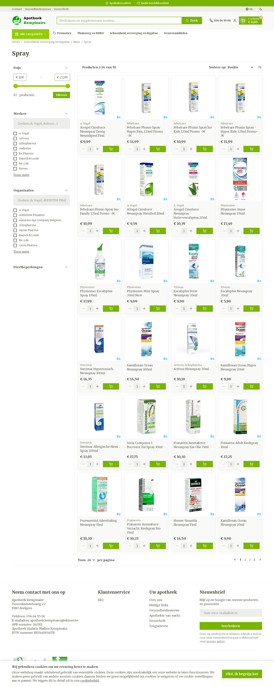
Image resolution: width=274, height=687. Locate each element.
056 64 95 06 (35, 616)
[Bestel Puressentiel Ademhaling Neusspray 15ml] (111, 546)
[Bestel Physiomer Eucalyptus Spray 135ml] (111, 308)
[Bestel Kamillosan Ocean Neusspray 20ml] (251, 546)
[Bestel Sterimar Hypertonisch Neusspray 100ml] (111, 386)
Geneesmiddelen (175, 33)
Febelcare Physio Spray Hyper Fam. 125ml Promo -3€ (145, 131)
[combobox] (119, 20)
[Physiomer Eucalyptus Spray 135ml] (99, 261)
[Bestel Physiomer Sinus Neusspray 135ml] (251, 231)
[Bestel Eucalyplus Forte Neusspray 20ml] (204, 308)
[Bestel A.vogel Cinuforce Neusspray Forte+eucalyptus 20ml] (204, 231)
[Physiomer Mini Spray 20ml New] (146, 261)
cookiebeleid (89, 680)
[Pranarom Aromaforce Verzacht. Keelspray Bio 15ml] (146, 494)
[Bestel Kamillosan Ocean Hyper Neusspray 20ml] (251, 386)
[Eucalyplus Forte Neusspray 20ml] (193, 261)
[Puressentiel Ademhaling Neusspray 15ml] (99, 494)
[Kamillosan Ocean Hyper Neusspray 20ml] (240, 339)
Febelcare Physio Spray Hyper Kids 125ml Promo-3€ (239, 131)
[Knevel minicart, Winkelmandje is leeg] (243, 20)
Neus (76, 42)
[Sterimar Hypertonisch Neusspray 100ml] (99, 339)
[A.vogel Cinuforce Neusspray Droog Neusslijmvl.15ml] (99, 97)
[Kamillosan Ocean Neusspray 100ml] (146, 339)
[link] (235, 559)
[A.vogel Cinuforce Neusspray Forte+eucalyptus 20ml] (193, 179)
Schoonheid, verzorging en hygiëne (134, 33)
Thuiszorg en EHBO (90, 33)
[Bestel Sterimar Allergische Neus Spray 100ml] (111, 464)
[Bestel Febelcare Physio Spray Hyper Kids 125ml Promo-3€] (251, 149)
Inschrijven (230, 626)
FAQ (100, 600)
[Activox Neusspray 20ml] (193, 339)
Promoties (64, 33)
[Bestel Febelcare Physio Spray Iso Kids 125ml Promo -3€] (204, 149)
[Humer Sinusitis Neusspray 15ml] (193, 494)
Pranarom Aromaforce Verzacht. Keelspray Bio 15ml (143, 528)
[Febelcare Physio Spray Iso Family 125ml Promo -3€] (99, 179)
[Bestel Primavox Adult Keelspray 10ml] (251, 464)
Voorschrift (61, 9)
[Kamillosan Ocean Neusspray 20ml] (240, 494)
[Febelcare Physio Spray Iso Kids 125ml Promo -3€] (193, 97)
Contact (17, 9)
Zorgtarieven (158, 626)
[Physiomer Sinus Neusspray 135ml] (240, 179)
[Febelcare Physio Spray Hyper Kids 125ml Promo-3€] (240, 97)
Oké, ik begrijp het (242, 674)
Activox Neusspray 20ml (191, 369)
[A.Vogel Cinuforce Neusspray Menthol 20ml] (146, 179)
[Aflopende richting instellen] (260, 67)
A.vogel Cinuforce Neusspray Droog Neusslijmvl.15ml (92, 131)
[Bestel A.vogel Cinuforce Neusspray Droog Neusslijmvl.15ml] (111, 149)
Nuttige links (158, 605)
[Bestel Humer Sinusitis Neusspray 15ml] (204, 546)
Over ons (155, 600)
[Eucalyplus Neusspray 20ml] (240, 261)
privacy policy (216, 641)
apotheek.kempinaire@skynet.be (54, 620)
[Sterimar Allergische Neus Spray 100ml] (99, 417)
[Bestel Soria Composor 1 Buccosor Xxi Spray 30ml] (158, 464)
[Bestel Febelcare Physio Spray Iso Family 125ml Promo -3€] (111, 231)
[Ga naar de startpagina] (30, 20)
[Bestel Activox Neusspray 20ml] (204, 386)
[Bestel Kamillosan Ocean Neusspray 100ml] (158, 386)
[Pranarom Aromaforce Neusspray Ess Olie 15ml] (193, 417)
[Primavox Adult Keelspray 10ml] (240, 417)
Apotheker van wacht (164, 615)
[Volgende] (259, 559)
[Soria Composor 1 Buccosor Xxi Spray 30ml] (146, 417)
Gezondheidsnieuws (38, 9)
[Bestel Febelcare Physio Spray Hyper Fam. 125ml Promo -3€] (158, 149)
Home (16, 42)
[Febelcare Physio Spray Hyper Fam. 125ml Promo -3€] (146, 97)
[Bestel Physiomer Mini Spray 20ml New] (158, 308)
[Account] (235, 20)
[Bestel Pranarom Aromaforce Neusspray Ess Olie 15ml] (204, 464)
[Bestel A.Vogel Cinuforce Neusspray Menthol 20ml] (158, 231)
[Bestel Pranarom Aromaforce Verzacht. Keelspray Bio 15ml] (158, 546)
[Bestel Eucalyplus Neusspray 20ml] (251, 308)
